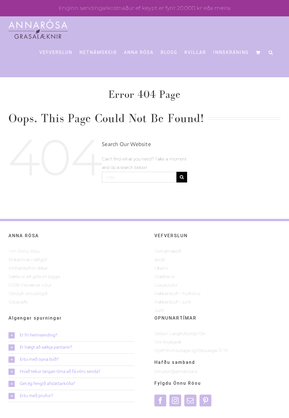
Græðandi (164, 276)
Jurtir (159, 310)
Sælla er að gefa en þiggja (34, 276)
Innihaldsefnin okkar (28, 268)
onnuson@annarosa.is (175, 371)
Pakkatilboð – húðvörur (177, 293)
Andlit (160, 259)
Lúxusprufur (166, 285)
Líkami (161, 268)
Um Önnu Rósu (24, 251)
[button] (271, 52)
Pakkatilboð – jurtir (172, 302)
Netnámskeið (167, 251)
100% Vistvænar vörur (30, 285)
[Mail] (190, 400)
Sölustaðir (18, 302)
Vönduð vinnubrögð (28, 293)
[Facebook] (160, 400)
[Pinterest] (205, 400)
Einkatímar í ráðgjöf (27, 259)
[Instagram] (175, 400)
